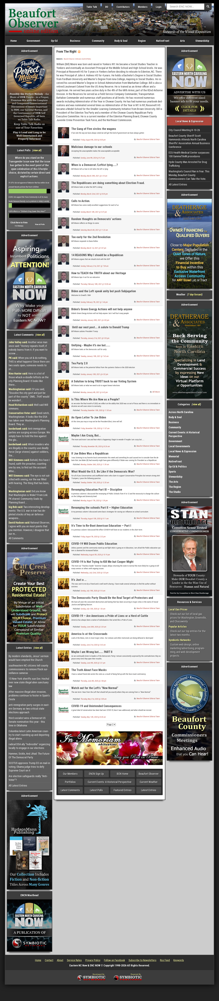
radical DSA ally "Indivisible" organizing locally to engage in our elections (29, 746)
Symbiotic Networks (180, 640)
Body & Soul (121, 40)
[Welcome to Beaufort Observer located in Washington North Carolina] (33, 19)
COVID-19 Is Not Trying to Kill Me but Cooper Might (102, 561)
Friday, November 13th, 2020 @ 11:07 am (95, 428)
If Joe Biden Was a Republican (89, 453)
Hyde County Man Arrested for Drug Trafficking (188, 163)
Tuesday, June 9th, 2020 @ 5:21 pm (93, 663)
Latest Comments (70, 790)
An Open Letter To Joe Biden (88, 417)
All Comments (16, 538)
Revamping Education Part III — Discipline (96, 489)
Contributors (123, 7)
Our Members (70, 773)
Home (13, 40)
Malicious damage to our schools (91, 147)
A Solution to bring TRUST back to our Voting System (103, 381)
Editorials (78, 59)
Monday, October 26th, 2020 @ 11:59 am (95, 464)
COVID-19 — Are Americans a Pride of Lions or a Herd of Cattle (109, 616)
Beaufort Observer (69, 59)
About (60, 960)
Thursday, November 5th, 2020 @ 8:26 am (95, 446)
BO (106, 7)
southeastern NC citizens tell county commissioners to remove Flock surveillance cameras (28, 669)
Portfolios (70, 782)
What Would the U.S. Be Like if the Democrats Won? (103, 471)
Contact (49, 960)
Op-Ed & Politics (86, 59)
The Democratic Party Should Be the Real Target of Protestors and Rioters (112, 599)
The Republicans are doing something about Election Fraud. (108, 183)
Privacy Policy (92, 960)
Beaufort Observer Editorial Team (148, 139)
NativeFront (162, 40)
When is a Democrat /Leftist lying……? (95, 165)
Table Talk (91, 7)
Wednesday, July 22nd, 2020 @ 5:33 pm (94, 573)
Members (142, 7)
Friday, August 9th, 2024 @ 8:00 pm (93, 140)
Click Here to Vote (19, 222)
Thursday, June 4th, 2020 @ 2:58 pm (93, 681)
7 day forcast (195, 294)
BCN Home (122, 773)
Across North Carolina (181, 412)
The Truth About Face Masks (89, 670)
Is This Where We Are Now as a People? (95, 399)
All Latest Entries (18, 785)
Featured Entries (123, 790)
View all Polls (40, 224)
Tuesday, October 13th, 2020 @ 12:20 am (95, 482)
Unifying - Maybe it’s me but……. (90, 345)
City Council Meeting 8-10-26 (184, 130)
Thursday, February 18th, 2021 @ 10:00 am (96, 284)
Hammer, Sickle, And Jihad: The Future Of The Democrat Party (29, 755)
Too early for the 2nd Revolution (91, 237)
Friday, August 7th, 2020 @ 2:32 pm (93, 537)
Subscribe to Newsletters (142, 960)
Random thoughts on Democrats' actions (96, 219)
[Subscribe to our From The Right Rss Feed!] (79, 51)
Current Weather (149, 782)
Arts (182, 40)
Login (158, 7)
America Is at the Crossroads (89, 634)
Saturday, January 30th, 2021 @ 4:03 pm (95, 320)
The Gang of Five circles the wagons (93, 129)
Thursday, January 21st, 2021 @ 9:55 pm (95, 338)
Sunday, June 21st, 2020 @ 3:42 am (93, 645)
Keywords (178, 960)
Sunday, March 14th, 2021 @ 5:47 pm (94, 212)
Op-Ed (54, 40)
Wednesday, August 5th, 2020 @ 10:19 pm (95, 555)
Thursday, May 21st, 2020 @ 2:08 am (94, 699)
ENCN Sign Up (96, 773)
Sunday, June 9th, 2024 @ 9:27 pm (93, 158)
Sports (172, 471)
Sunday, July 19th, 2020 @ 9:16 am (93, 591)
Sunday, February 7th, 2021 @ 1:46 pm (94, 302)
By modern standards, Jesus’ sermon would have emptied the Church (29, 658)
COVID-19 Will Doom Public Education (94, 543)
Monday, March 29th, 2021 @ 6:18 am (94, 176)
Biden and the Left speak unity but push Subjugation (104, 291)
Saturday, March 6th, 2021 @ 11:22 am (94, 230)
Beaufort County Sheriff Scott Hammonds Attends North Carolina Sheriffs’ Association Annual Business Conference (189, 141)
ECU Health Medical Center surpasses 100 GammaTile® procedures (189, 154)
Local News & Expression (182, 451)
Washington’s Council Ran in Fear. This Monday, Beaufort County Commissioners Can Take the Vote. (189, 175)
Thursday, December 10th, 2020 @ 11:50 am (96, 410)
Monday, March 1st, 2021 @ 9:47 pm (93, 248)
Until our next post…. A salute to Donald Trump (100, 327)
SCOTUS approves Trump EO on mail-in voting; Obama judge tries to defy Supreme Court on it (29, 766)
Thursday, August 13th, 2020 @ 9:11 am (95, 519)
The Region (175, 486)
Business (75, 40)
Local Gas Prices (178, 609)
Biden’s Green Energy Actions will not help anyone (102, 309)
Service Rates (74, 960)
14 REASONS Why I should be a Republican (98, 255)
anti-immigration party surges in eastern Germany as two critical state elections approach (29, 708)
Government (33, 40)
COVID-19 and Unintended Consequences (96, 706)
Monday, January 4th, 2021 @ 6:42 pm (94, 392)
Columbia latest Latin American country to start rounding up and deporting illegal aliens (29, 735)
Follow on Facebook (114, 960)
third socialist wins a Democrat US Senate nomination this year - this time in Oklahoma (27, 721)
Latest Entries (148, 790)
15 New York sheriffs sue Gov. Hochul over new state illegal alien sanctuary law (29, 682)
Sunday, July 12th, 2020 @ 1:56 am (93, 609)
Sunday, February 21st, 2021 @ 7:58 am (94, 266)
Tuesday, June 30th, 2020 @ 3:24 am (93, 627)
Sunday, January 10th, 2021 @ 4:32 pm (94, 374)
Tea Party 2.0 (79, 363)
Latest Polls (96, 790)
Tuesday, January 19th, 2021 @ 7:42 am (95, 356)
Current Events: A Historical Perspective (109, 782)
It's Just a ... (79, 580)
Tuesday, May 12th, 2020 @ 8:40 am (93, 717)
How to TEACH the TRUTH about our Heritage (98, 273)
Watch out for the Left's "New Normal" (94, 688)
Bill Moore (156, 392)
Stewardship (202, 40)
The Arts (173, 481)
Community (98, 40)
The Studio (175, 491)
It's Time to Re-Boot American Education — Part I (101, 525)
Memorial (174, 456)
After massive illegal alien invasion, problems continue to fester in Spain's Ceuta (29, 695)
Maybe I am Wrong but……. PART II (91, 652)
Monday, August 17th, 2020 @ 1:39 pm (94, 501)
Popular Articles (178, 626)
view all (37, 150)
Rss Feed (165, 960)
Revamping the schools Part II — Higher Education (102, 507)
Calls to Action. (81, 201)
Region (142, 40)
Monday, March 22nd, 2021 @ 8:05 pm (94, 194)
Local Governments (179, 446)
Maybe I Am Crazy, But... (86, 435)
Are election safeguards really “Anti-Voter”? (28, 778)
